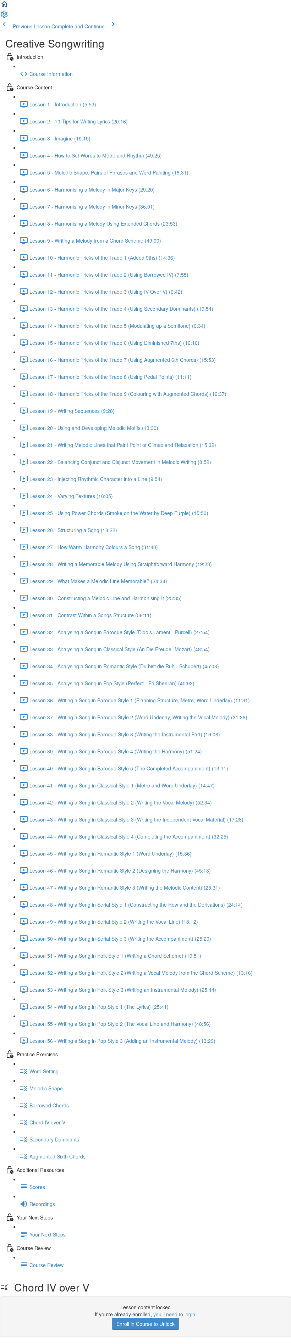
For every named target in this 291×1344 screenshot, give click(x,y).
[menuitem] (4, 16)
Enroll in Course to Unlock (145, 1323)
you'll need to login (174, 1314)
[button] (4, 6)
